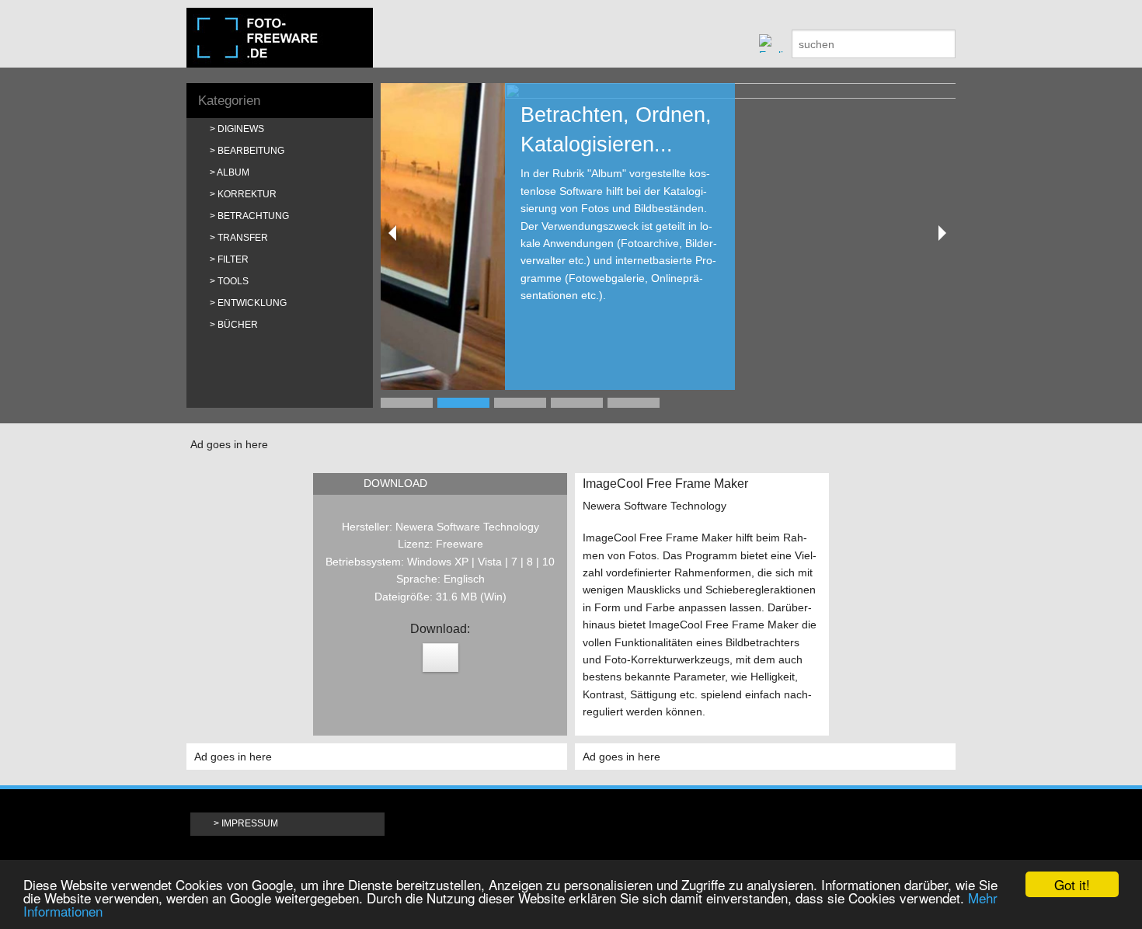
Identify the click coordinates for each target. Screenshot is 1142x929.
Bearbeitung (251, 150)
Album (233, 172)
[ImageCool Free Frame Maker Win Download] (440, 657)
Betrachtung (253, 216)
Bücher (238, 324)
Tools (233, 281)
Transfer (243, 237)
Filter (233, 259)
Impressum (249, 823)
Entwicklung (252, 302)
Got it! (1072, 884)
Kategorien (229, 100)
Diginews (241, 129)
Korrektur (247, 194)
